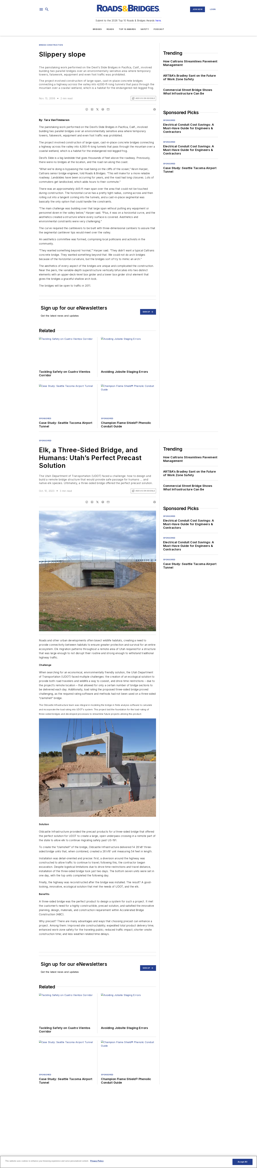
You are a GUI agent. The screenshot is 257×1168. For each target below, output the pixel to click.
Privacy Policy (97, 1161)
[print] (154, 109)
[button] (41, 9)
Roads (110, 29)
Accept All (242, 1162)
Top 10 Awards (127, 29)
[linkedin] (92, 109)
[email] (108, 109)
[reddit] (102, 109)
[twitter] (97, 109)
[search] (47, 9)
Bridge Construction (51, 45)
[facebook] (86, 109)
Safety (145, 29)
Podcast (159, 29)
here (158, 20)
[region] (128, 1162)
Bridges (97, 29)
